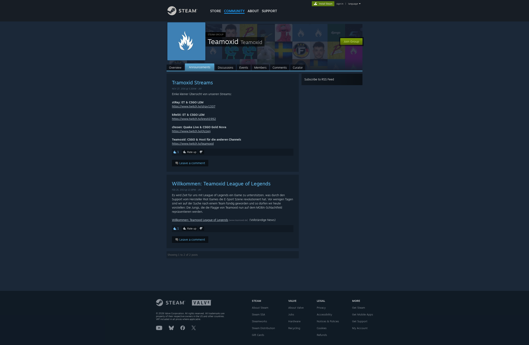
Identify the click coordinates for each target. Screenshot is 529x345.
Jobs (291, 314)
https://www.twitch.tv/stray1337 (193, 106)
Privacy (321, 307)
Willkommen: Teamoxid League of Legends (221, 183)
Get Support (359, 321)
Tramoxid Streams (192, 82)
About (253, 11)
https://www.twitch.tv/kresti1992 (194, 119)
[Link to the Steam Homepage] (182, 14)
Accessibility (324, 314)
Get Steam (358, 307)
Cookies (321, 328)
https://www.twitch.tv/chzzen (191, 131)
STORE (215, 11)
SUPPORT (269, 11)
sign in (339, 3)
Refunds (322, 335)
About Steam (260, 307)
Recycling (294, 328)
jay (200, 88)
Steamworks (259, 321)
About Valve (296, 307)
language (353, 3)
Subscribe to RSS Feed (319, 79)
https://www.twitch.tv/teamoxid (193, 143)
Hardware (294, 321)
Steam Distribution (263, 328)
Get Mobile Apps (362, 314)
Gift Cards (258, 335)
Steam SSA (258, 314)
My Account (360, 328)
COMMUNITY (234, 11)
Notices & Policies (328, 321)
